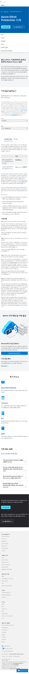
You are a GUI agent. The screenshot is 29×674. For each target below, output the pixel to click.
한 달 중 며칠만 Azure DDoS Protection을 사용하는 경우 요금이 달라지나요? (13, 485)
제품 (2, 557)
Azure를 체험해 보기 (18, 27)
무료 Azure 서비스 (5, 562)
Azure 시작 (4, 538)
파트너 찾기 (4, 597)
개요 (2, 34)
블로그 (3, 606)
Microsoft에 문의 (5, 654)
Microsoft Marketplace (6, 594)
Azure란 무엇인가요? (5, 536)
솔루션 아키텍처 (5, 581)
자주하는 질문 (4, 47)
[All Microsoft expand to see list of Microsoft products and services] (2, 2)
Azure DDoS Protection (6, 50)
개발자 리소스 (4, 608)
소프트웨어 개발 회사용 (6, 592)
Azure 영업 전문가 (15, 114)
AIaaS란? (3, 634)
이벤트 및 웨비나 (5, 613)
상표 (7, 656)
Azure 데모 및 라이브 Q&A (7, 585)
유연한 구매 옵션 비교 (6, 564)
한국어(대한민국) (7, 646)
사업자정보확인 (16, 664)
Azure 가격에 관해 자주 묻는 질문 (9, 453)
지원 (2, 583)
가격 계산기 (4, 403)
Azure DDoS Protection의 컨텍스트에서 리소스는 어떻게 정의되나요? (13, 477)
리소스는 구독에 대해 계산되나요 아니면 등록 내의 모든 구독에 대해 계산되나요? (13, 469)
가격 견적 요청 (5, 27)
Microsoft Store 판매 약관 (15, 668)
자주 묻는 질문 (13, 115)
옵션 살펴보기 (4, 366)
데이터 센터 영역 (5, 543)
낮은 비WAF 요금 (23, 181)
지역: (2, 118)
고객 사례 (3, 550)
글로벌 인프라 (4, 541)
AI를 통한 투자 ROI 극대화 (6, 569)
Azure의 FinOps (5, 567)
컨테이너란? (4, 639)
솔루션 (3, 576)
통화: (2, 126)
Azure (3, 5)
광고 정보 (10, 656)
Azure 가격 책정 (5, 559)
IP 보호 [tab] (16, 139)
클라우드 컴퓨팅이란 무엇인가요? (8, 625)
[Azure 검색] (5, 2)
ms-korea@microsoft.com (18, 663)
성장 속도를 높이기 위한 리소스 (7, 578)
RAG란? (3, 641)
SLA (2, 418)
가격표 (2, 38)
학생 (2, 611)
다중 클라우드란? (5, 627)
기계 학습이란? (4, 629)
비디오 (3, 618)
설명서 (3, 434)
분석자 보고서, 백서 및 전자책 (7, 616)
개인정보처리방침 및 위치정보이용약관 (16, 654)
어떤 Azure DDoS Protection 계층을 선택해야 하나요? (13, 461)
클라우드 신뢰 (4, 545)
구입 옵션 (3, 41)
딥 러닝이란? (4, 632)
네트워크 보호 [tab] (8, 139)
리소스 (2, 44)
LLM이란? (3, 637)
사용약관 (3, 656)
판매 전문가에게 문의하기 (14, 353)
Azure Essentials (5, 548)
